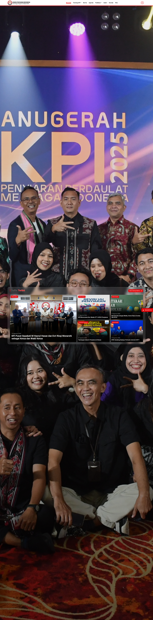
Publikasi (98, 3)
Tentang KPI (76, 3)
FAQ (116, 3)
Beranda (68, 3)
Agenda (91, 3)
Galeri (105, 3)
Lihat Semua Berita (134, 290)
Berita (85, 3)
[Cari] (142, 2)
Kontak (111, 3)
